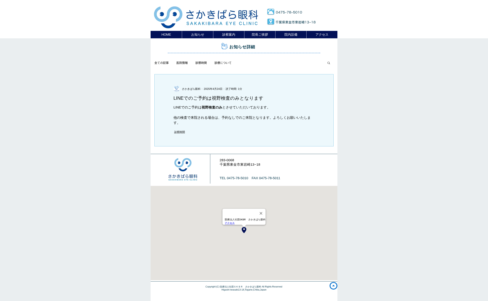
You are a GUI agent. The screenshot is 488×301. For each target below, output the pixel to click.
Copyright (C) (212, 286)
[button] (329, 62)
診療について (223, 62)
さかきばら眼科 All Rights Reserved (263, 286)
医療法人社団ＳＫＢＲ (232, 286)
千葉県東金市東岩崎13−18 (295, 22)
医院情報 (182, 62)
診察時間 (201, 62)
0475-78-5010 (289, 12)
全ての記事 (161, 62)
